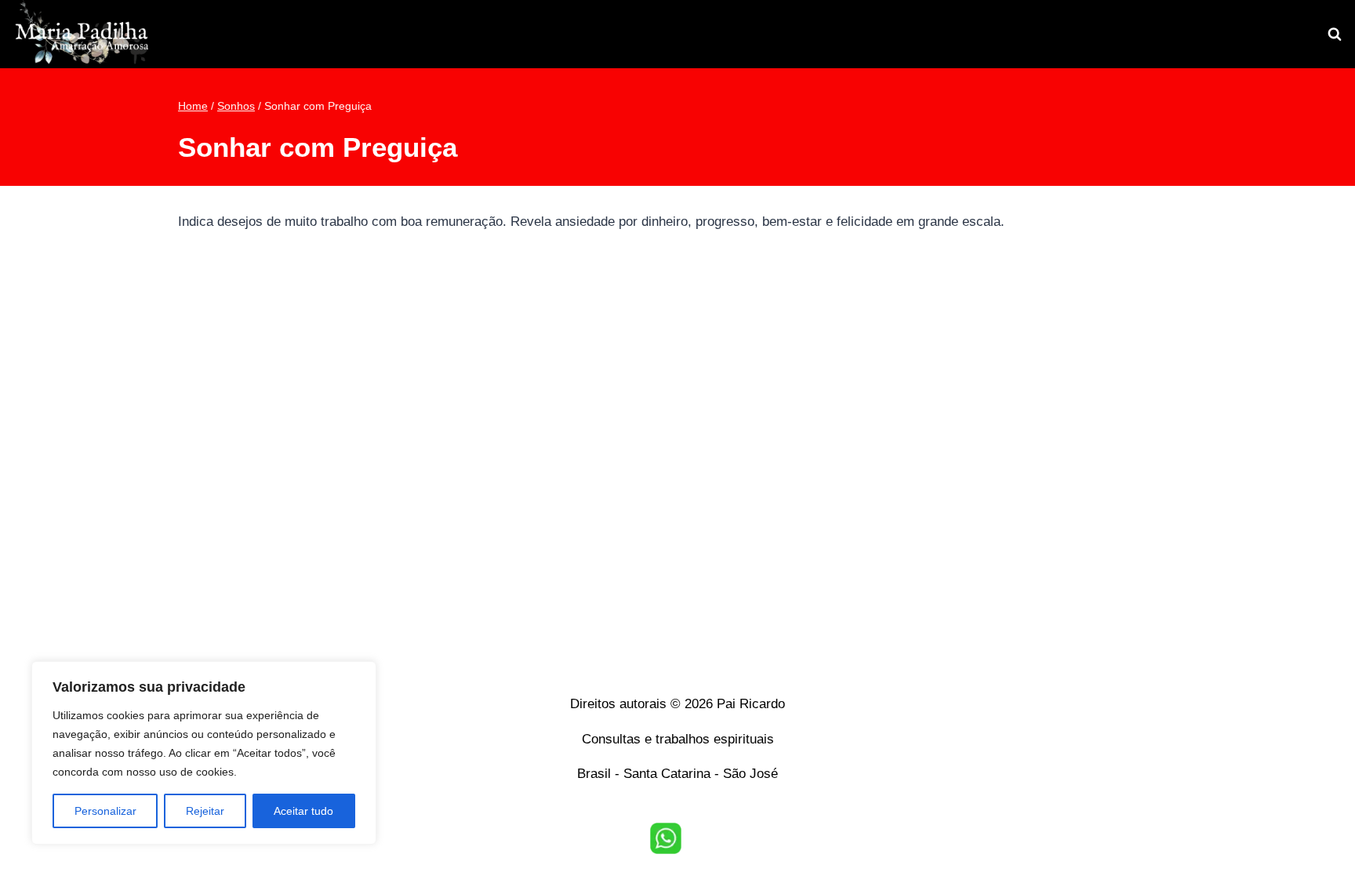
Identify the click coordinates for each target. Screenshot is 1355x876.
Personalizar (105, 811)
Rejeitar (205, 811)
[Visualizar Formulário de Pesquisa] (1334, 34)
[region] (203, 753)
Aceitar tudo (303, 811)
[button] (665, 838)
